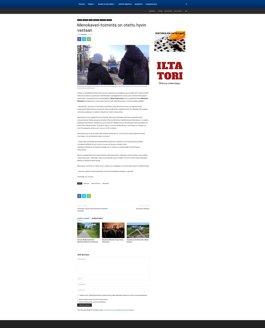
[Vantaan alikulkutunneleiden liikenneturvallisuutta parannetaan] (88, 230)
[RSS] (186, 4)
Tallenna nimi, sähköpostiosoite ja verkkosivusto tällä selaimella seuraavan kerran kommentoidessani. (113, 295)
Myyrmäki (96, 20)
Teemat (90, 4)
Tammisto (102, 20)
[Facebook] (79, 39)
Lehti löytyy (177, 11)
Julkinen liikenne (95, 183)
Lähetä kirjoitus (125, 4)
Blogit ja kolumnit (106, 4)
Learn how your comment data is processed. (119, 310)
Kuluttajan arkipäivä (142, 209)
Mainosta (139, 4)
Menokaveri (106, 183)
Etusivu (82, 4)
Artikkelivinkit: (97, 218)
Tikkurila (109, 20)
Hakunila (85, 20)
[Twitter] (84, 39)
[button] (186, 11)
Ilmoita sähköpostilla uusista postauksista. (92, 302)
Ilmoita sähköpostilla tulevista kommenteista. (93, 299)
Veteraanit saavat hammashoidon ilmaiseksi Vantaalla (92, 210)
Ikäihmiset (86, 183)
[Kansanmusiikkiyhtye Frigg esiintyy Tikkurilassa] (113, 230)
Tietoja (160, 11)
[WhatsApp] (89, 39)
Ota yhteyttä (168, 11)
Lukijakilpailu (151, 4)
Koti (78, 17)
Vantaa (83, 17)
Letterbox (84, 34)
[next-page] (82, 246)
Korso (90, 20)
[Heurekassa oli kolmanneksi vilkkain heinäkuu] (138, 230)
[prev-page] (78, 246)
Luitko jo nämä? (83, 218)
